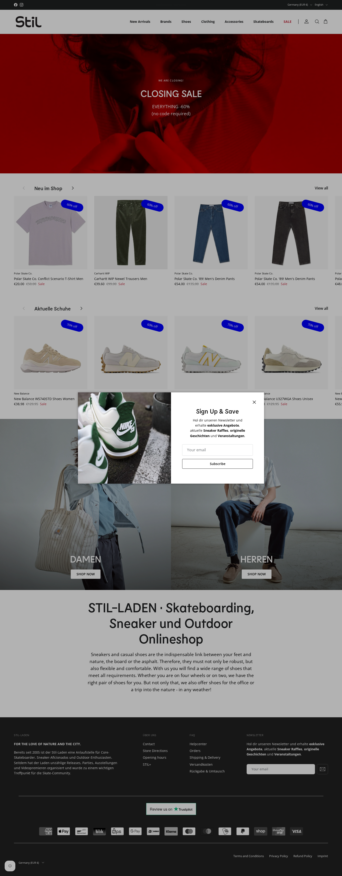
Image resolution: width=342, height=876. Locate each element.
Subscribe (217, 464)
